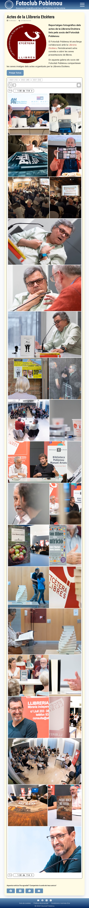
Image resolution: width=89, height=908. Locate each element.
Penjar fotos (15, 72)
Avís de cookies (25, 903)
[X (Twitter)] (20, 891)
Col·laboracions (26, 20)
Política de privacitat (41, 903)
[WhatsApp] (29, 891)
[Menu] (82, 4)
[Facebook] (11, 891)
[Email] (39, 891)
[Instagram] (51, 900)
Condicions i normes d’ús (60, 903)
